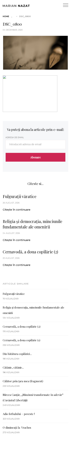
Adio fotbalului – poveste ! (19, 414)
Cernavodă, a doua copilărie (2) (30, 251)
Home (6, 16)
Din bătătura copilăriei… (17, 354)
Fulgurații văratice (19, 196)
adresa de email (14, 137)
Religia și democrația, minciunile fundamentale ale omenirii (32, 224)
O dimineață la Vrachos (17, 427)
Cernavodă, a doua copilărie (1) (21, 340)
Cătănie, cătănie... (13, 367)
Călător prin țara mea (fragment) (23, 381)
